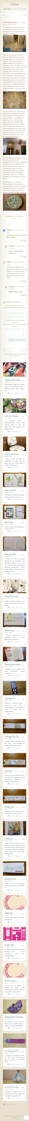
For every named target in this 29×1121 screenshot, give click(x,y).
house (14, 218)
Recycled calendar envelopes (12, 664)
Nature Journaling (10, 554)
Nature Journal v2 (10, 490)
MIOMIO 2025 (10, 981)
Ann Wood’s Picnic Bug (11, 1087)
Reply (22, 240)
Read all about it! (14, 393)
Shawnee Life (8, 838)
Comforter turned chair (11, 454)
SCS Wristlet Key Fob (11, 1051)
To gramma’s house (10, 879)
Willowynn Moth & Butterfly (13, 1017)
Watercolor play (9, 630)
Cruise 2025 (8, 770)
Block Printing (8, 522)
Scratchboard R (9, 698)
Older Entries (11, 1104)
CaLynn (11, 246)
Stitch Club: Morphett (11, 416)
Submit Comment (16, 340)
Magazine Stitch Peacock (12, 380)
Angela (14, 182)
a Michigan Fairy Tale (11, 736)
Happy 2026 (8, 913)
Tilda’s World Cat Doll (11, 596)
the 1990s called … (9, 945)
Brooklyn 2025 (9, 806)
